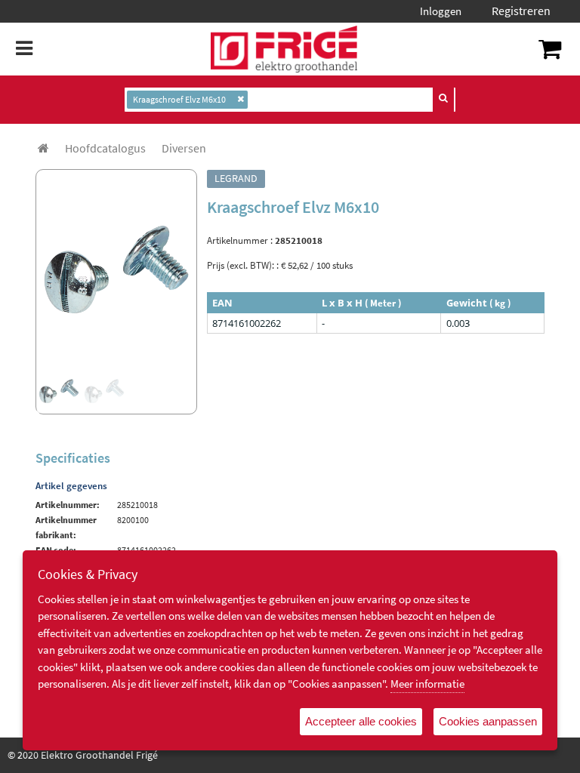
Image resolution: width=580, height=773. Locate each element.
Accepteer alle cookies (361, 721)
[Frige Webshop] (284, 49)
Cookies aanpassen (488, 721)
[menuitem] (105, 148)
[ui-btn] (443, 98)
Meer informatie (427, 683)
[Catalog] (43, 148)
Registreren (521, 10)
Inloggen (440, 11)
